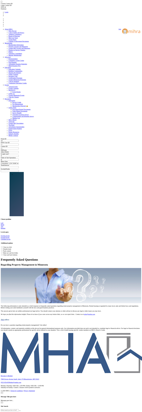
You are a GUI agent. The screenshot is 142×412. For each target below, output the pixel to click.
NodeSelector (5, 165)
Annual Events (13, 86)
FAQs (10, 130)
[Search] (20, 410)
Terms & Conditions (16, 391)
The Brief (11, 125)
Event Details (16, 92)
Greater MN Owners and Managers (19, 48)
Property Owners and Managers (18, 46)
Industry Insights (14, 134)
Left (2, 223)
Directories (12, 100)
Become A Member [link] (7, 376)
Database (3, 9)
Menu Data (4, 161)
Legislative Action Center (16, 60)
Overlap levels (5, 236)
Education (8, 67)
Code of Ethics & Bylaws (16, 32)
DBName (4, 150)
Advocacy (8, 57)
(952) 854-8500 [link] (5, 382)
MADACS (12, 90)
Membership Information (16, 45)
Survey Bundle (17, 113)
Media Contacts (13, 135)
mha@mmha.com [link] (15, 382)
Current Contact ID (7, 3)
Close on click (7, 247)
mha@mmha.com (89, 314)
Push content (7, 251)
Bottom (3, 228)
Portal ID (3, 139)
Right (2, 225)
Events (7, 85)
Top (2, 226)
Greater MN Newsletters (16, 123)
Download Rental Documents (21, 109)
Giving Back (12, 39)
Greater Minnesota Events (16, 95)
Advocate (11, 121)
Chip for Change (14, 97)
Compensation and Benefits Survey (23, 116)
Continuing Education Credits (18, 83)
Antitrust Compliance (15, 34)
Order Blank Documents (19, 111)
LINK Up (12, 93)
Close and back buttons (10, 255)
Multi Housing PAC (15, 66)
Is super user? (5, 154)
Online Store (12, 107)
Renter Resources (14, 132)
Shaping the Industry (15, 73)
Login (6, 12)
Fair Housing (13, 62)
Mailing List (16, 118)
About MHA (9, 29)
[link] (71, 379)
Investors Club (13, 76)
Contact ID (4, 146)
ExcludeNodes (5, 169)
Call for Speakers (14, 81)
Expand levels (5, 237)
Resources (8, 99)
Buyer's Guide (16, 102)
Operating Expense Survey (20, 114)
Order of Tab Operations (8, 158)
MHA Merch (12, 120)
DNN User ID (5, 142)
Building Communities (15, 71)
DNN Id (3, 7)
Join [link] (120, 29)
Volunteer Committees (15, 53)
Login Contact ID (6, 5)
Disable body (7, 249)
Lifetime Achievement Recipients (19, 41)
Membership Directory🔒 (20, 106)
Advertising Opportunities (16, 127)
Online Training (13, 74)
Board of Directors (14, 36)
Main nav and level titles (10, 253)
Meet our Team (13, 38)
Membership (8, 43)
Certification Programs (15, 78)
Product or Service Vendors (17, 50)
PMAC (11, 52)
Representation (13, 59)
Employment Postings (15, 128)
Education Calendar (15, 69)
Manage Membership (15, 55)
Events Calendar (14, 88)
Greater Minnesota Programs (17, 80)
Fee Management (17, 104)
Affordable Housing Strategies (18, 64)
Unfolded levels (5, 239)
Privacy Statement (29, 391)
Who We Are (13, 31)
